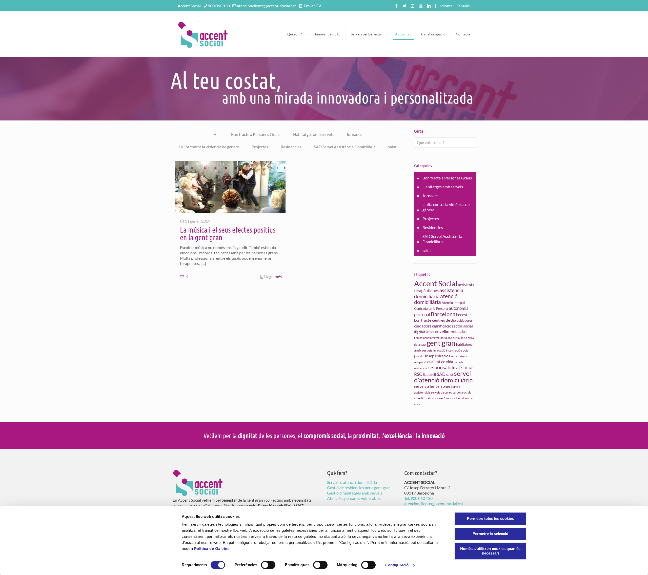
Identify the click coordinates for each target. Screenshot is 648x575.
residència (420, 368)
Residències (291, 146)
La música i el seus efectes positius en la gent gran (227, 233)
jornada (418, 356)
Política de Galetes (212, 548)
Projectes (260, 146)
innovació (439, 350)
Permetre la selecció (490, 533)
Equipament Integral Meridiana (433, 337)
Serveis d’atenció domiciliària (352, 482)
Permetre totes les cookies (490, 518)
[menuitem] (463, 5)
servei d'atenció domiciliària (443, 376)
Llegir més (273, 276)
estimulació (460, 337)
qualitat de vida (440, 362)
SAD (441, 374)
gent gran (441, 343)
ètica (417, 404)
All (216, 134)
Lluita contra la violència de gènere (209, 146)
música (462, 356)
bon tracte (422, 320)
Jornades (354, 134)
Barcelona (443, 314)
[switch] (268, 565)
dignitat (419, 332)
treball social (464, 398)
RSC (418, 374)
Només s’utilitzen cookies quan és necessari (490, 550)
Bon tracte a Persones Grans (255, 134)
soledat (419, 398)
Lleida (453, 356)
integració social (457, 350)
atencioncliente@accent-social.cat (266, 5)
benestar (463, 314)
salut (392, 146)
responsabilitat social (451, 367)
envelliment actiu (451, 331)
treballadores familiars (440, 398)
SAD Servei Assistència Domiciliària (344, 146)
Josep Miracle (436, 355)
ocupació (420, 362)
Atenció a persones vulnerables (354, 498)
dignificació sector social (452, 326)
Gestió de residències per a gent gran (359, 487)
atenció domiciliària (436, 299)
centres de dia (444, 320)
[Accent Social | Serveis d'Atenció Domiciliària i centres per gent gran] (203, 34)
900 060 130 (219, 5)
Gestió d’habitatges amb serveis (354, 492)
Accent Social (435, 283)
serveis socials (462, 392)
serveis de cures (441, 392)
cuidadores (465, 320)
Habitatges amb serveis (313, 134)
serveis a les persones (432, 386)
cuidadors (422, 325)
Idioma (446, 5)
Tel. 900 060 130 (418, 498)
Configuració (397, 565)
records (458, 362)
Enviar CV (312, 5)
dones (430, 332)
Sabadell (429, 374)
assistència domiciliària (438, 293)
